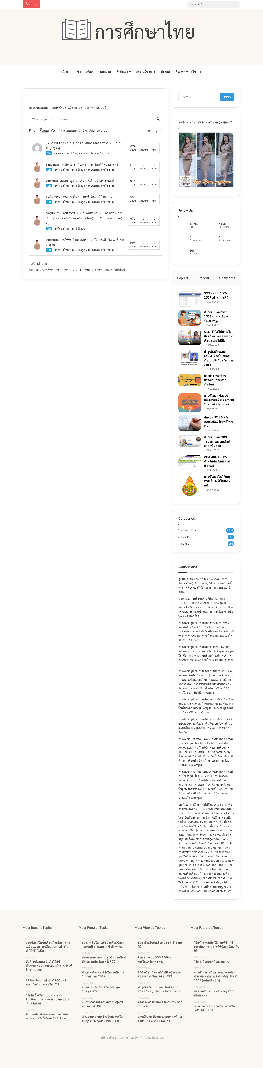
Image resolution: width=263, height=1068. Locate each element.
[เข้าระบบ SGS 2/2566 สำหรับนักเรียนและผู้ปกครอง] (189, 462)
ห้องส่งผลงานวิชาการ (189, 71)
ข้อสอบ (165, 71)
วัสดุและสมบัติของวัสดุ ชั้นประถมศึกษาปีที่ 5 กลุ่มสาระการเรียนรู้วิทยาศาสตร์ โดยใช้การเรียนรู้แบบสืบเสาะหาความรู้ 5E (84, 218)
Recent (204, 278)
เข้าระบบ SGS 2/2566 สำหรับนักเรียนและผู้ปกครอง (218, 461)
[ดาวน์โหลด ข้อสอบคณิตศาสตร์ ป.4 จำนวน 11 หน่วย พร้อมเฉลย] (189, 402)
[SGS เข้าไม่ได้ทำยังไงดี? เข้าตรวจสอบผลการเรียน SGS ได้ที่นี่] (189, 337)
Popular (182, 278)
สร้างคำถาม (39, 264)
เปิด (53, 130)
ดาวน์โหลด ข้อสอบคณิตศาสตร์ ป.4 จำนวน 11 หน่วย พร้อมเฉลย (219, 400)
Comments (227, 278)
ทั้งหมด (44, 130)
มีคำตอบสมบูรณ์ (69, 130)
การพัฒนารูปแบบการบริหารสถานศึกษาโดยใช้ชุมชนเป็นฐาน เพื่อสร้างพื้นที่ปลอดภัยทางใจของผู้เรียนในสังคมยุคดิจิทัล (205, 724)
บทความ (105, 71)
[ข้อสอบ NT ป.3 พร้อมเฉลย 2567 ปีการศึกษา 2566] (189, 423)
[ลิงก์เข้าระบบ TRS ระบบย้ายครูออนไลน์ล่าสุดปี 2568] (189, 441)
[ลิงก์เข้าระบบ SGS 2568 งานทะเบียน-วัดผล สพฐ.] (189, 318)
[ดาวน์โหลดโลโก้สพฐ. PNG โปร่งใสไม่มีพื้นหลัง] (189, 486)
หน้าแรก (66, 71)
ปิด (85, 130)
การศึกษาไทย (61, 169)
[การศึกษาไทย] (131, 29)
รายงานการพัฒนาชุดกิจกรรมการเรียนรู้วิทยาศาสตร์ (80, 181)
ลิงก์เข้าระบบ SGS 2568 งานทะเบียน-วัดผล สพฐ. (216, 316)
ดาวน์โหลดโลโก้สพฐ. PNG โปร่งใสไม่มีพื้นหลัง (217, 481)
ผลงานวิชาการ (145, 71)
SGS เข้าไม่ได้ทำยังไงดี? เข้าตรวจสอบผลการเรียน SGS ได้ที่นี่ (218, 336)
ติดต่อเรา (122, 71)
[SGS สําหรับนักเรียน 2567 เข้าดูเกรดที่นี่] (189, 299)
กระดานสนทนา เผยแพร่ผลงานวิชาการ (54, 108)
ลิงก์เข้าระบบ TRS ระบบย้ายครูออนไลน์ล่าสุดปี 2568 (217, 441)
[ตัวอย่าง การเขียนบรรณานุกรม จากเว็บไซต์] (189, 380)
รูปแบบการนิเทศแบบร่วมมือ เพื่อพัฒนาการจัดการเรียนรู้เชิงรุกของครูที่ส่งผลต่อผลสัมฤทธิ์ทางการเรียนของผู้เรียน (205, 583)
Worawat (58, 153)
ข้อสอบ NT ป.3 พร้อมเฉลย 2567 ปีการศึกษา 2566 (218, 422)
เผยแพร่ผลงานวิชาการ (96, 153)
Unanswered (98, 130)
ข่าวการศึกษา (85, 71)
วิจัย (87, 270)
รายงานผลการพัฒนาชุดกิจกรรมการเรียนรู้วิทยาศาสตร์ (82, 164)
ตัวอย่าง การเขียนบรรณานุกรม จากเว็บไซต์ (215, 380)
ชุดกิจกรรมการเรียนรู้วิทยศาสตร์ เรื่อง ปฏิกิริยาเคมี (79, 197)
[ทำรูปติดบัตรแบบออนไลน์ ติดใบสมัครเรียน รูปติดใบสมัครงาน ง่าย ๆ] (189, 358)
